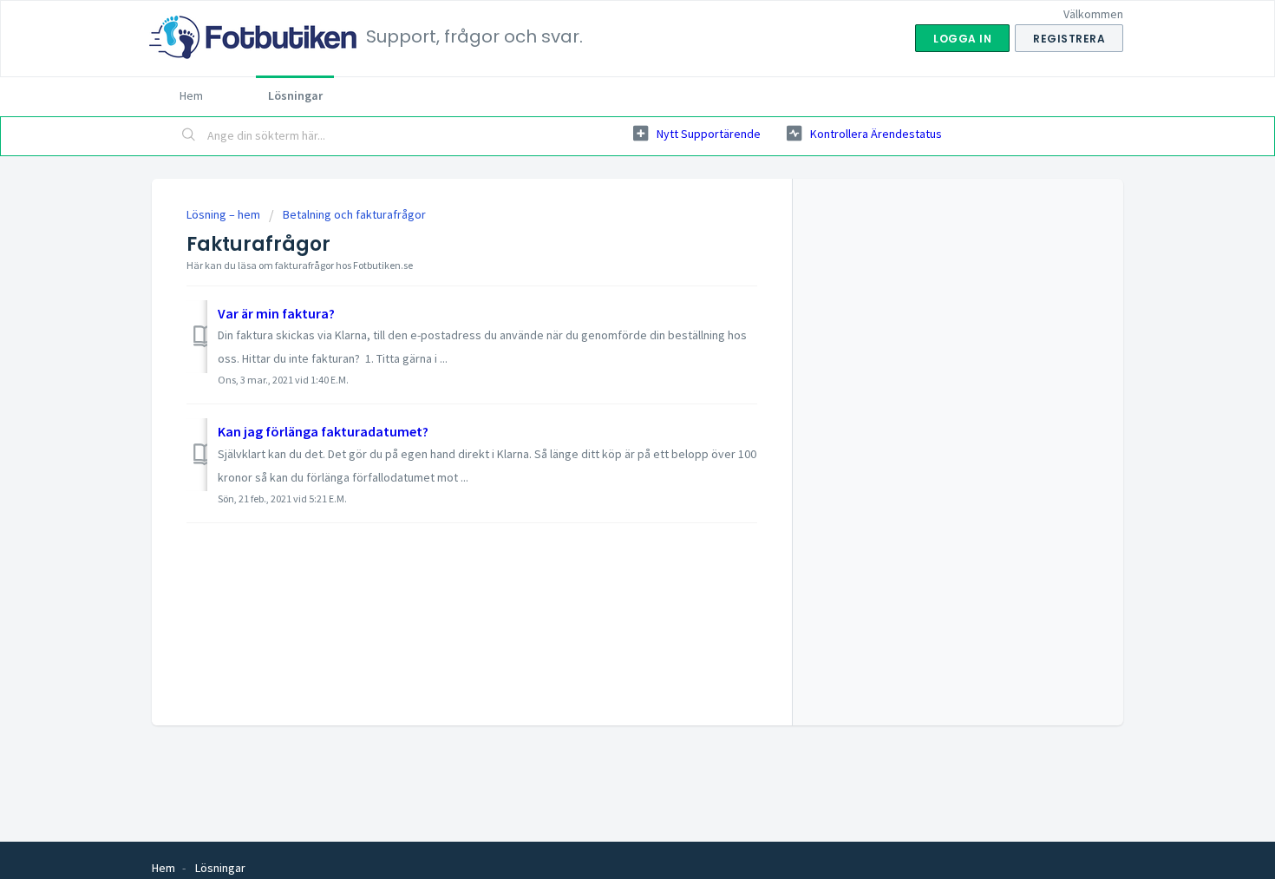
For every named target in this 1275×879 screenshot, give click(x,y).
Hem (191, 95)
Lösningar (295, 95)
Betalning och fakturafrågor (354, 214)
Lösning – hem (224, 214)
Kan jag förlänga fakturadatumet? (323, 431)
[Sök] (189, 136)
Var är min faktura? (276, 313)
